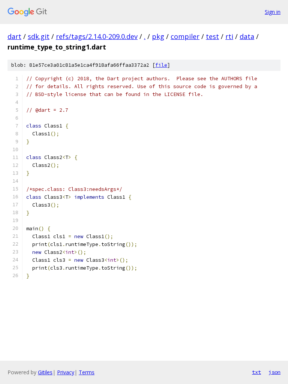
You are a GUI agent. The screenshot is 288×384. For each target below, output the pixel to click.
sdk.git (39, 36)
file (161, 65)
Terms (86, 372)
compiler (185, 36)
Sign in (272, 11)
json (274, 372)
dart (14, 36)
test (212, 36)
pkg (158, 36)
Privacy (65, 372)
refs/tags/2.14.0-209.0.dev (97, 36)
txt (256, 372)
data (247, 36)
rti (229, 36)
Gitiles (45, 372)
